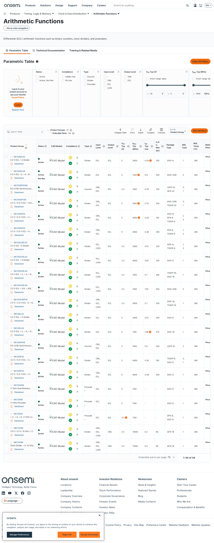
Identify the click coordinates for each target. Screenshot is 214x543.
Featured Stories (147, 490)
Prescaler (91, 84)
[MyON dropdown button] (196, 5)
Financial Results (108, 484)
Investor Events (107, 501)
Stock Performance (110, 490)
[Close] (99, 515)
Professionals (184, 490)
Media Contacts (147, 501)
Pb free (68, 80)
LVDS (109, 88)
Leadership (67, 490)
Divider (90, 80)
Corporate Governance (112, 496)
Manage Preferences (19, 534)
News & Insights (147, 484)
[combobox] (148, 5)
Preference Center (156, 525)
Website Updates (200, 525)
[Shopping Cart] (202, 5)
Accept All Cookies (89, 534)
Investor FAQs (106, 512)
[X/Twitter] (17, 493)
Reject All (67, 534)
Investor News (107, 507)
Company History (70, 501)
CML (109, 80)
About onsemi (69, 479)
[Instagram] (29, 493)
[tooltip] (37, 61)
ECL (109, 84)
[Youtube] (10, 493)
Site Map (139, 525)
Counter (91, 76)
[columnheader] (23, 146)
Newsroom (145, 479)
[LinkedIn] (4, 493)
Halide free (70, 76)
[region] (53, 526)
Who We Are (183, 501)
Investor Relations (110, 479)
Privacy (127, 525)
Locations (66, 484)
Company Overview (71, 496)
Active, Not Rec (46, 80)
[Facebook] (23, 493)
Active (42, 76)
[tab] (16, 50)
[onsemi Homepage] (12, 5)
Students (182, 496)
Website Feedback (179, 525)
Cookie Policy (113, 525)
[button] (187, 5)
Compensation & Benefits (191, 507)
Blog (140, 496)
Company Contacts (71, 507)
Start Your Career (186, 484)
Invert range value (158, 78)
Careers (182, 479)
